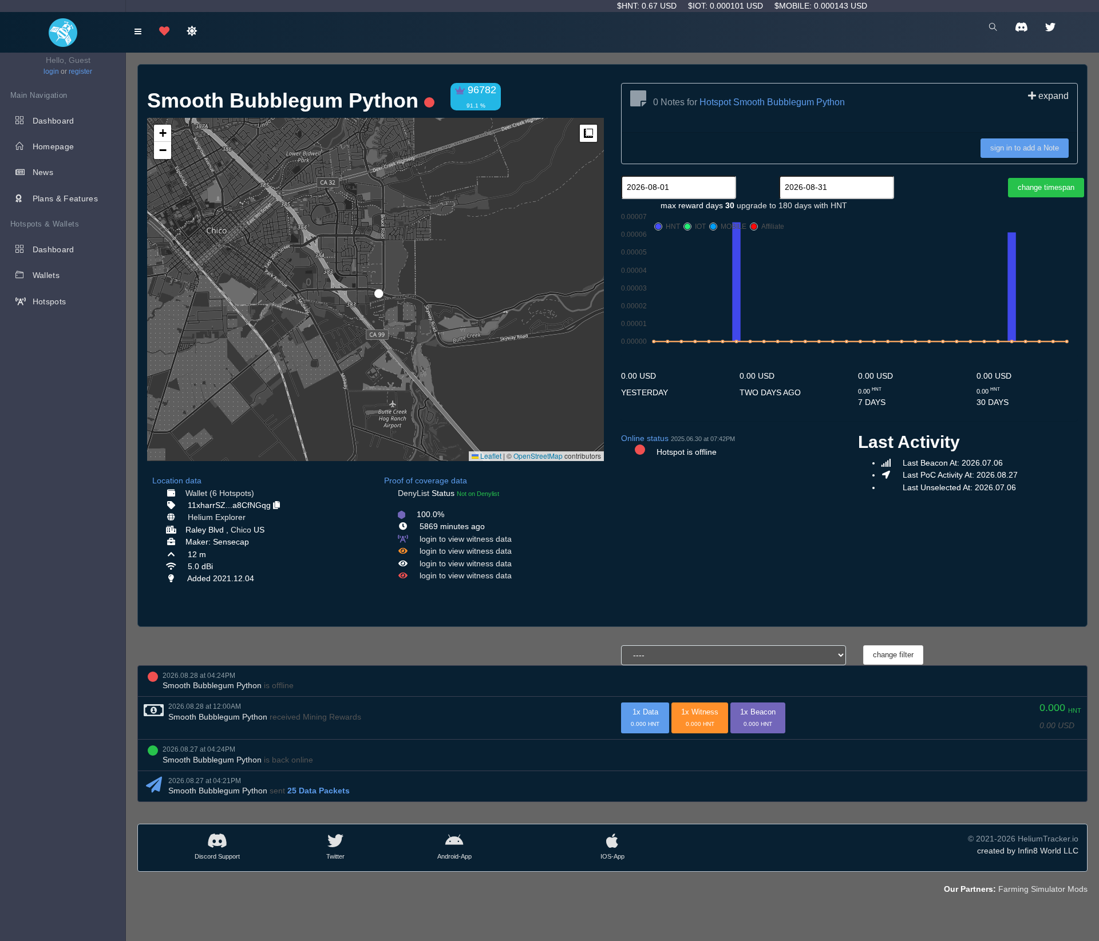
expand (1052, 96)
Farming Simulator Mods (1043, 889)
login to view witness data (466, 538)
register (80, 72)
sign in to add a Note (1024, 148)
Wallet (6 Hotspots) (219, 493)
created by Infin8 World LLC (1027, 850)
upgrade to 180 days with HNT (792, 205)
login (51, 72)
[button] (374, 288)
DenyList (413, 493)
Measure (588, 133)
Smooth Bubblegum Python (212, 685)
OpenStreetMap (538, 455)
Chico (241, 529)
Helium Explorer (217, 517)
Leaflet (490, 455)
